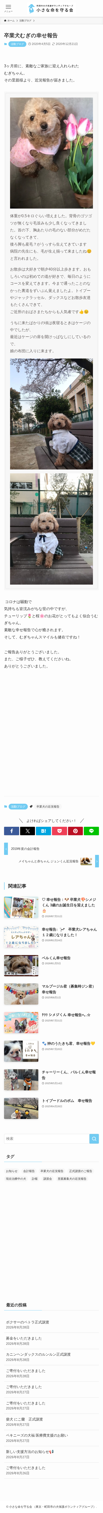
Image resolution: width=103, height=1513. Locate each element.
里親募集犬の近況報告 (72, 1178)
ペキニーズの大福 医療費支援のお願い (37, 1438)
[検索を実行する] (94, 1139)
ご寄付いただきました (24, 1389)
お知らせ (11, 1171)
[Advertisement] (51, 737)
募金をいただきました (24, 1341)
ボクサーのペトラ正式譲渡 (27, 1324)
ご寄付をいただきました (26, 1373)
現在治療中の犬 (16, 1178)
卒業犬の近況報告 (47, 806)
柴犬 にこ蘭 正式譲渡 (24, 1422)
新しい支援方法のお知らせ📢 (30, 1454)
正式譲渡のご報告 (80, 1171)
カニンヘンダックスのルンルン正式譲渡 (38, 1357)
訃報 (35, 1178)
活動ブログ (17, 44)
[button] (11, 831)
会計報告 (29, 1171)
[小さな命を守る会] (51, 8)
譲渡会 (47, 1178)
